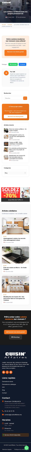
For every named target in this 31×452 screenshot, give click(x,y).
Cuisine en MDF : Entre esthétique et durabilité (15, 143)
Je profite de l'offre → (15, 200)
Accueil (4, 24)
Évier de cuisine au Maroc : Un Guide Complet (17, 129)
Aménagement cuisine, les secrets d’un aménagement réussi (17, 136)
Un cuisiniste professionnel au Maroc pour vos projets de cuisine (18, 150)
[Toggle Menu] (27, 3)
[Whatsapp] (26, 448)
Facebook (22, 64)
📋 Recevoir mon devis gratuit (15, 332)
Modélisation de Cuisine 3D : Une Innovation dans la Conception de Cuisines (17, 157)
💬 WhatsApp (13, 64)
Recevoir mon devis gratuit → (15, 52)
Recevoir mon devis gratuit (15, 116)
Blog (15, 173)
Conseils (10, 24)
